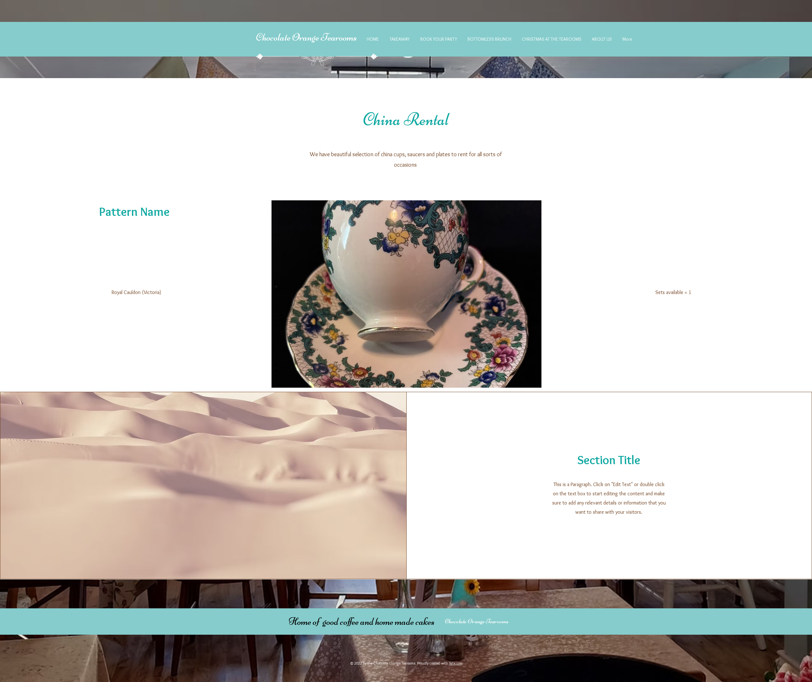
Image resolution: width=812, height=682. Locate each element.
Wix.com (455, 663)
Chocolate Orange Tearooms (306, 37)
